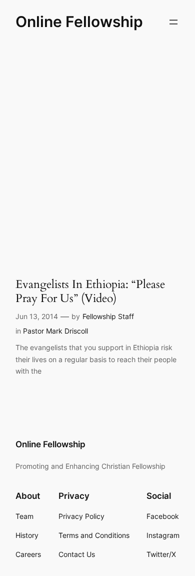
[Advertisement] (97, 150)
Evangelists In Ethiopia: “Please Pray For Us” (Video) (90, 291)
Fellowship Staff (108, 316)
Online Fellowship (79, 22)
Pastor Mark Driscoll (55, 331)
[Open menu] (174, 22)
